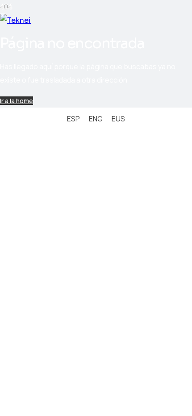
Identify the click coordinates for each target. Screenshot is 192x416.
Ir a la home (16, 100)
